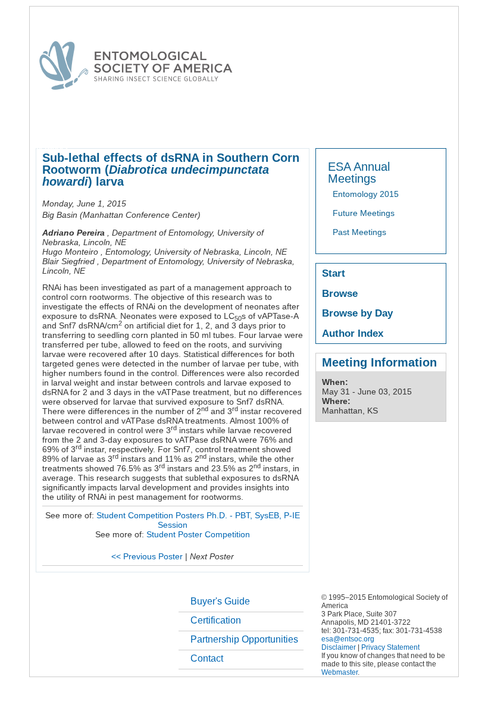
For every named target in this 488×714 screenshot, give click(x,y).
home (45, 127)
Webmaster (339, 672)
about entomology (98, 127)
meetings (236, 127)
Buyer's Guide (220, 601)
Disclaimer (338, 647)
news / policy (341, 127)
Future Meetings (364, 213)
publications (285, 127)
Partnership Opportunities (244, 639)
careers (432, 127)
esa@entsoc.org (347, 639)
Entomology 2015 (366, 194)
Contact (206, 658)
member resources (175, 127)
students (391, 127)
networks (52, 147)
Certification (215, 620)
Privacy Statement (390, 647)
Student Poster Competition (198, 534)
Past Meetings (359, 232)
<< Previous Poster (147, 556)
